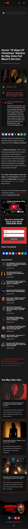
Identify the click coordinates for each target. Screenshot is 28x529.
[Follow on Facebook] (9, 518)
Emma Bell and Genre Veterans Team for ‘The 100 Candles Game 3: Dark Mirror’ (15, 282)
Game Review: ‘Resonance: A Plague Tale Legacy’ (15, 336)
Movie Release (14, 94)
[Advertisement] (14, 34)
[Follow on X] (12, 518)
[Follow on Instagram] (15, 518)
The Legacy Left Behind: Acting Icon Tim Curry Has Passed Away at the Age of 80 (16, 327)
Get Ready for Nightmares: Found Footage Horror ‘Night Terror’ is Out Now (15, 318)
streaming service (20, 193)
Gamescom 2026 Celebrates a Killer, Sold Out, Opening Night (15, 290)
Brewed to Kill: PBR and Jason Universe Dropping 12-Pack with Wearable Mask (16, 344)
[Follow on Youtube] (18, 518)
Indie (16, 92)
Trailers (21, 96)
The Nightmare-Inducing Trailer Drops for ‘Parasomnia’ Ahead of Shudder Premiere (16, 264)
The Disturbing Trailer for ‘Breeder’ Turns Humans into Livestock (15, 273)
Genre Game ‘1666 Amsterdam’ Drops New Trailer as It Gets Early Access (16, 299)
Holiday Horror (10, 92)
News (7, 96)
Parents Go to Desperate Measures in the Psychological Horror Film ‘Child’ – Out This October (15, 309)
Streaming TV (14, 96)
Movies (22, 94)
